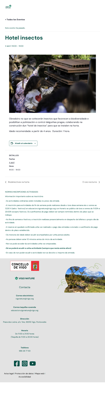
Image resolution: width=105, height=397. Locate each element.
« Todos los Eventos (15, 19)
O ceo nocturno (89, 182)
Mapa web (39, 373)
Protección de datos (24, 373)
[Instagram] (25, 363)
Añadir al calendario (24, 143)
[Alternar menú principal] (97, 6)
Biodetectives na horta (18, 182)
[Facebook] (17, 363)
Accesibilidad (25, 376)
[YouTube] (32, 363)
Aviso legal (9, 373)
